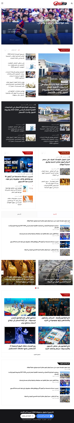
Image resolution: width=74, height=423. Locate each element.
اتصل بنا (44, 419)
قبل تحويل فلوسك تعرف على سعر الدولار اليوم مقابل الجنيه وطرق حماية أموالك (56, 162)
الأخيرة (55, 214)
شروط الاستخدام (37, 419)
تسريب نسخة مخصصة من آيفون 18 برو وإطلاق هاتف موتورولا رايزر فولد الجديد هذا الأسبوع (50, 22)
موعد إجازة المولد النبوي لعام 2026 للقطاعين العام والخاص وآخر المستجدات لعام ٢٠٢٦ (15, 84)
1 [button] (38, 288)
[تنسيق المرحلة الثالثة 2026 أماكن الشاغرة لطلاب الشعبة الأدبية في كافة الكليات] (31, 56)
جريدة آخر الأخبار (26, 412)
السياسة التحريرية (27, 419)
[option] (37, 26)
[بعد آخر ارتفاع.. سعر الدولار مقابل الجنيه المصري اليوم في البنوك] (65, 171)
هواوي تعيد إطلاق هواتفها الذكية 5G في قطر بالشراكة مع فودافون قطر (13, 190)
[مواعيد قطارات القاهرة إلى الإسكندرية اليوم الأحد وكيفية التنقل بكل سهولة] (31, 93)
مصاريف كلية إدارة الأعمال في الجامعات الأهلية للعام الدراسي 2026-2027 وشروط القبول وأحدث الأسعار (20, 110)
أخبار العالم (14, 50)
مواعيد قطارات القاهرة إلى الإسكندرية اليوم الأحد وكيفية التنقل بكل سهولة (15, 93)
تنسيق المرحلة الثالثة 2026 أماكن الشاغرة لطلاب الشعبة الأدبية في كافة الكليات (15, 56)
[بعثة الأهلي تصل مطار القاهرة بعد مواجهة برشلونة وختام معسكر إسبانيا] (65, 236)
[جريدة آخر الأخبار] (60, 3)
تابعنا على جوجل (27, 416)
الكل (19, 50)
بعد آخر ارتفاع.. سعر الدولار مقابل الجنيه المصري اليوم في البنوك (50, 173)
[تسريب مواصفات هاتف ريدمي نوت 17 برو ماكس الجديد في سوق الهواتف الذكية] (28, 199)
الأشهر (19, 214)
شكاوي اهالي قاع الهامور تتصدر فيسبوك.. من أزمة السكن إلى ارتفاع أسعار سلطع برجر (22, 320)
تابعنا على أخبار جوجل (44, 416)
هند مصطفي (31, 105)
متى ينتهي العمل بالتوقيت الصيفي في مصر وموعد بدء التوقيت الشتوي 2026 (16, 65)
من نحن (49, 419)
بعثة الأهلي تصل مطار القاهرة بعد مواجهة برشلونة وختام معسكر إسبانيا (39, 234)
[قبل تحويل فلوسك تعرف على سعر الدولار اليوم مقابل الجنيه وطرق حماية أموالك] (55, 272)
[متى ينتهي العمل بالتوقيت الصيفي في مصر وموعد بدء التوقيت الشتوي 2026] (31, 65)
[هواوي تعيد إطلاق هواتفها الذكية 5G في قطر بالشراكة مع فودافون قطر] (28, 188)
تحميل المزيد (37, 354)
